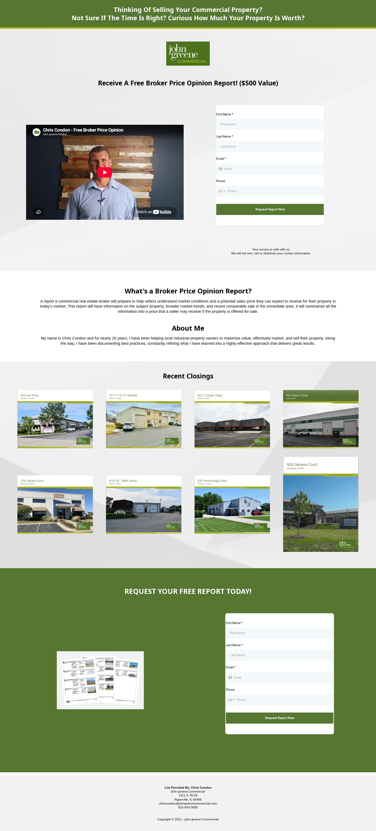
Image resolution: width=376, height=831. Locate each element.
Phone (220, 181)
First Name (224, 114)
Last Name (224, 136)
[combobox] (222, 191)
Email (221, 158)
